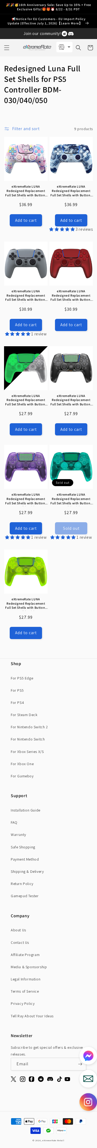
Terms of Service (25, 991)
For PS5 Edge (22, 678)
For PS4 (17, 702)
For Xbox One (22, 763)
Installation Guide (25, 810)
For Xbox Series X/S (27, 751)
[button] (7, 48)
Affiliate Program (25, 954)
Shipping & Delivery (27, 871)
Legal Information (25, 979)
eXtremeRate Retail (53, 1140)
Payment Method (25, 859)
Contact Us (20, 942)
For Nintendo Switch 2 (29, 726)
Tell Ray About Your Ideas (32, 1016)
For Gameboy (22, 776)
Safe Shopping (23, 847)
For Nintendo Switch (28, 739)
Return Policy (22, 883)
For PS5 (17, 690)
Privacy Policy (22, 1003)
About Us (18, 930)
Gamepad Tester (25, 895)
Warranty (18, 834)
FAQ (14, 822)
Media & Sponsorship (29, 966)
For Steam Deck (24, 714)
